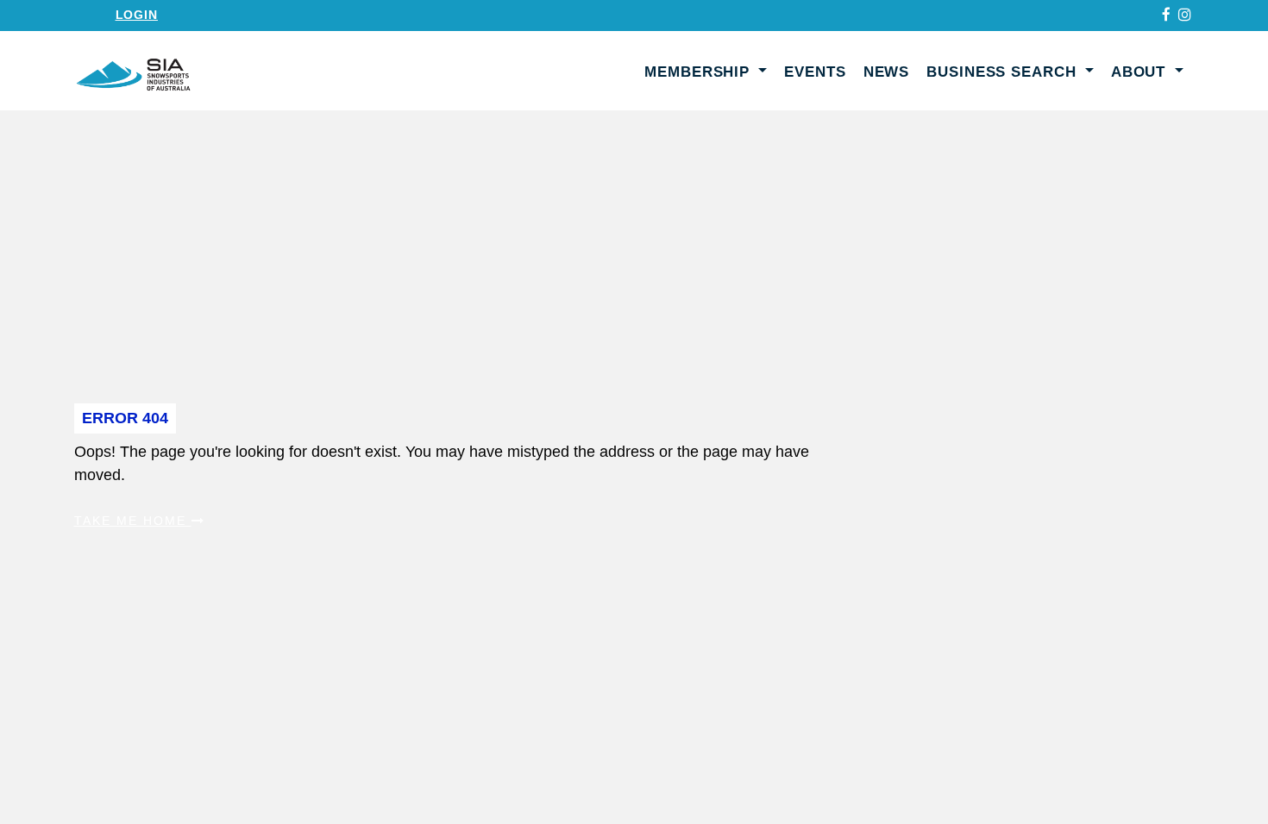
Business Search (1003, 72)
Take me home (132, 520)
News (886, 72)
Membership (699, 72)
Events (814, 72)
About (1141, 72)
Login (137, 15)
